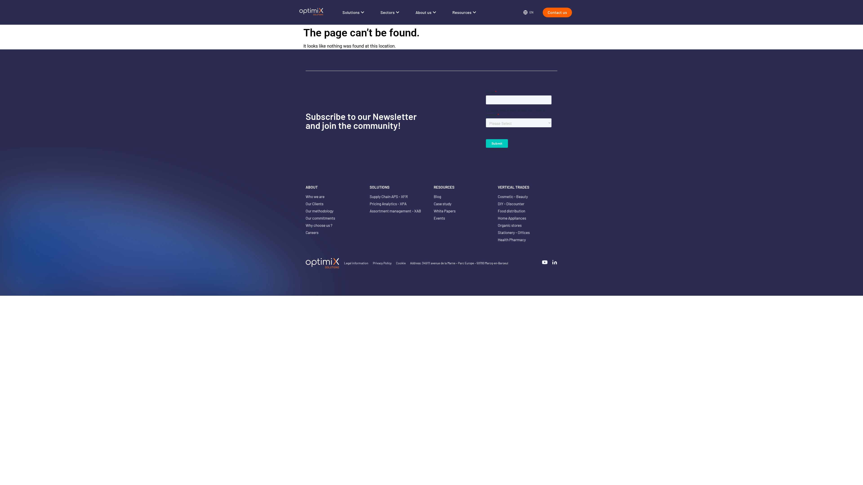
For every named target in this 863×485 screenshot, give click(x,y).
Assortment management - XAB (395, 211)
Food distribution (511, 211)
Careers (312, 232)
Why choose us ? (319, 225)
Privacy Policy (382, 263)
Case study (443, 203)
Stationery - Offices (514, 232)
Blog (437, 196)
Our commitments (320, 218)
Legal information (356, 263)
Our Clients (314, 203)
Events (439, 218)
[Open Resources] (474, 12)
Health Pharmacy (512, 239)
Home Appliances (512, 218)
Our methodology (320, 211)
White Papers (445, 211)
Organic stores (510, 225)
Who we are (315, 196)
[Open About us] (434, 12)
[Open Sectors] (397, 12)
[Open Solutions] (362, 12)
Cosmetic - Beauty (513, 196)
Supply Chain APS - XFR (389, 196)
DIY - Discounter (511, 203)
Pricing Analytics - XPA (388, 203)
